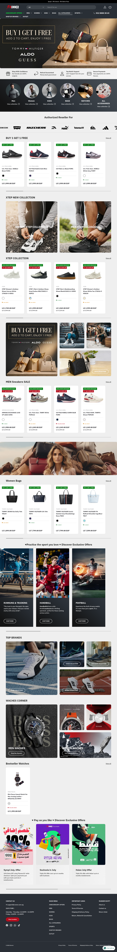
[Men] (13, 90)
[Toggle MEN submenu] (31, 13)
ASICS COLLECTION (72, 664)
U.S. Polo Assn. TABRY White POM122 (39, 414)
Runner (11, 945)
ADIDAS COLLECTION (71, 690)
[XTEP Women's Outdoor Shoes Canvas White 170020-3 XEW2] (12, 274)
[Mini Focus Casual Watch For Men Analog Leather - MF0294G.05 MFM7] (18, 779)
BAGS (54, 13)
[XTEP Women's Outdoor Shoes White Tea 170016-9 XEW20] (93, 274)
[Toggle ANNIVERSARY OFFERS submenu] (23, 13)
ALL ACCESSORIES (103, 102)
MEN (28, 13)
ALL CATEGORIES (64, 13)
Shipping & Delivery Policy (80, 912)
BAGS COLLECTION (100, 371)
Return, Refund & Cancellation (82, 915)
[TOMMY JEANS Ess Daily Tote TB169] (12, 497)
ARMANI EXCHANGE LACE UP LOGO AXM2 (11, 414)
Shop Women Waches (71, 753)
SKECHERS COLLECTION (98, 664)
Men (13, 101)
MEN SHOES (94, 345)
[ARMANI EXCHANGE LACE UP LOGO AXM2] (12, 398)
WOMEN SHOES (68, 345)
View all (108, 138)
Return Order (103, 912)
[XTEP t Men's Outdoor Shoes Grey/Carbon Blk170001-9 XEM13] (39, 274)
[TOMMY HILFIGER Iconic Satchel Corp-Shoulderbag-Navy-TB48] (66, 497)
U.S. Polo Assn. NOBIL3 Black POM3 (10, 170)
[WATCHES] (85, 90)
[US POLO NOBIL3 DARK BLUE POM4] (66, 398)
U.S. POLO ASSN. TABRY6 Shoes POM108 (91, 414)
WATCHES (85, 101)
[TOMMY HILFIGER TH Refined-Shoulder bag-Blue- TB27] (93, 497)
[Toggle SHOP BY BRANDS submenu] (20, 16)
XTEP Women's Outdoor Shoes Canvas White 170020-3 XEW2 (10, 291)
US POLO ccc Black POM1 (64, 169)
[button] (110, 7)
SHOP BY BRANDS (12, 16)
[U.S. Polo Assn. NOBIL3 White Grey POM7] (93, 154)
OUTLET (25, 16)
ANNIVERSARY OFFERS (14, 13)
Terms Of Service (77, 908)
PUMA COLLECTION (17, 690)
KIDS (46, 13)
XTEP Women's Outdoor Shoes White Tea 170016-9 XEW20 (92, 291)
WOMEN (37, 13)
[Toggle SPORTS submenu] (82, 13)
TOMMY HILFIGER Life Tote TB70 (38, 513)
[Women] (31, 90)
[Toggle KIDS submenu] (49, 13)
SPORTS (77, 13)
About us (102, 905)
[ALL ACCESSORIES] (103, 90)
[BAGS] (67, 90)
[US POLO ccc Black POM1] (66, 154)
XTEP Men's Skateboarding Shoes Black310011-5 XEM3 (66, 290)
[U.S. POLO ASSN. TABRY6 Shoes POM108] (93, 398)
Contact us (102, 908)
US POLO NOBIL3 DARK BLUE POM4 (66, 414)
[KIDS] (49, 90)
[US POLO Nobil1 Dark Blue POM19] (39, 154)
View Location (12, 919)
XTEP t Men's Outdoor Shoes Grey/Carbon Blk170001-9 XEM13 (39, 291)
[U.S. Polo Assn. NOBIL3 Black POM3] (12, 154)
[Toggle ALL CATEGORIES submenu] (72, 13)
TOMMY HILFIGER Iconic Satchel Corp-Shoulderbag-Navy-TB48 (65, 514)
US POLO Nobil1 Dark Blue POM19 (38, 170)
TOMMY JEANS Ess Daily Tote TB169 (12, 513)
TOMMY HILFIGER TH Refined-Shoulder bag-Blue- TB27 (93, 514)
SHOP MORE (10, 621)
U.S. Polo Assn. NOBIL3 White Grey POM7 (91, 170)
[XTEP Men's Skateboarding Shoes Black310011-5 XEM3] (66, 274)
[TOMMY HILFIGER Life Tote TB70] (39, 497)
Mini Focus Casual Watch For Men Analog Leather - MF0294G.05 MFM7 (17, 796)
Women (31, 101)
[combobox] (61, 7)
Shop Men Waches (16, 753)
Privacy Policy (76, 905)
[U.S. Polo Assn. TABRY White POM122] (39, 398)
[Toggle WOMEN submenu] (41, 13)
